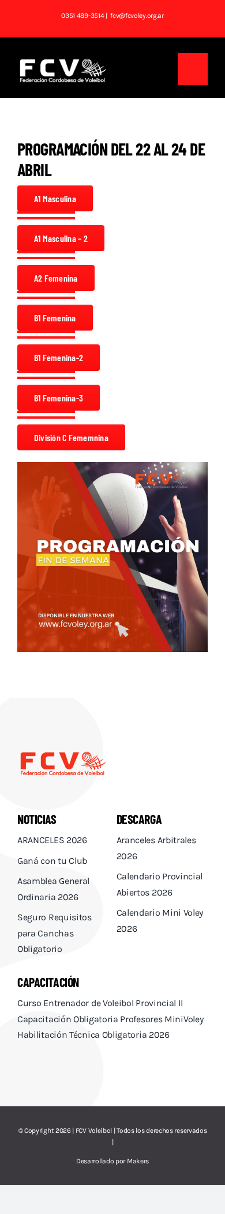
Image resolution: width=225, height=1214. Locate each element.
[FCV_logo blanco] (62, 62)
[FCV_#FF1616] (62, 754)
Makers (138, 1161)
